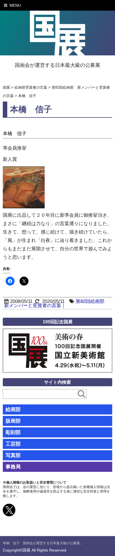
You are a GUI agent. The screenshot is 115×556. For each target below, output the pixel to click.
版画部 (13, 421)
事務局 (13, 467)
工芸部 (13, 444)
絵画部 (13, 409)
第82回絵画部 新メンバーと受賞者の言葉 (56, 303)
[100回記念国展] (57, 332)
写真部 (13, 455)
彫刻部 (13, 432)
